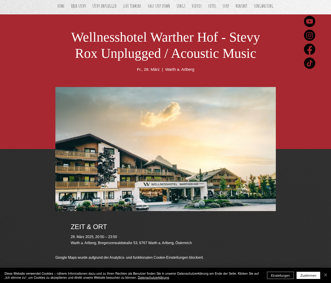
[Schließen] (325, 275)
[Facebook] (309, 49)
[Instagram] (309, 35)
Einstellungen (280, 275)
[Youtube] (309, 21)
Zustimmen (308, 275)
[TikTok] (309, 63)
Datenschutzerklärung (153, 277)
